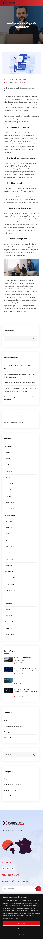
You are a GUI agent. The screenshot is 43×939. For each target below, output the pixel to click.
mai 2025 (8, 540)
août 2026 (8, 446)
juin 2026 (8, 458)
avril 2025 (8, 546)
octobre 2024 (9, 584)
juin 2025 (8, 534)
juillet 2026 (9, 452)
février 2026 (9, 484)
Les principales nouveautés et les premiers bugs (19, 382)
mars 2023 (8, 615)
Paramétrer (21, 929)
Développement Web (10, 732)
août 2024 (8, 597)
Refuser (21, 934)
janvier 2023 (9, 628)
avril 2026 (8, 471)
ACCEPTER (21, 923)
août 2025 (8, 521)
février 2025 (9, 559)
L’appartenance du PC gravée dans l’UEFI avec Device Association (25, 670)
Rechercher (9, 331)
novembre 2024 (10, 578)
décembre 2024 (10, 571)
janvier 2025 (9, 565)
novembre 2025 (10, 502)
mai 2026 (8, 465)
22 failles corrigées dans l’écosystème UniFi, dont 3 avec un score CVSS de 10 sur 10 (25, 691)
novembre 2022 (10, 634)
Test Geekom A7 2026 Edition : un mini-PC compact (25, 659)
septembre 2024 (10, 590)
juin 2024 (8, 609)
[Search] (35, 754)
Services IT (7, 737)
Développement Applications (14, 82)
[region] (21, 916)
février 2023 (9, 622)
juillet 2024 (9, 603)
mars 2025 (8, 553)
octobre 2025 (9, 509)
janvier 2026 (9, 490)
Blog (5, 720)
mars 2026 (8, 477)
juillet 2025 (9, 527)
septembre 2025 (10, 515)
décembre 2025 (10, 496)
